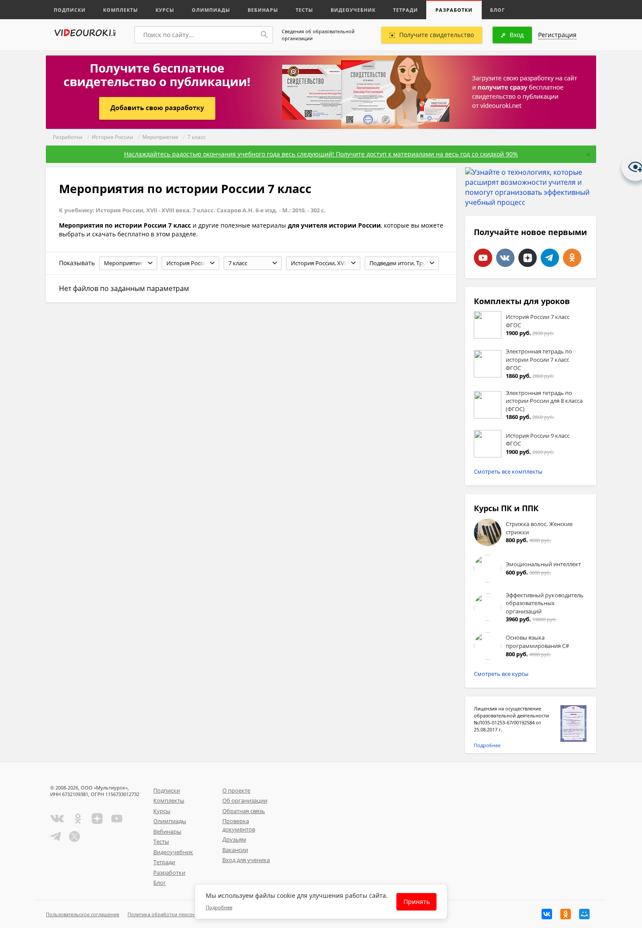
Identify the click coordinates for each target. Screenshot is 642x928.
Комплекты (120, 10)
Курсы (164, 10)
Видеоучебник (353, 10)
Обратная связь (243, 811)
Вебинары (263, 10)
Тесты (304, 10)
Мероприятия (160, 137)
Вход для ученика (246, 860)
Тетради (405, 10)
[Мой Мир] (584, 914)
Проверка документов (238, 825)
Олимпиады (211, 10)
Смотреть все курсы (501, 674)
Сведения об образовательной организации (318, 35)
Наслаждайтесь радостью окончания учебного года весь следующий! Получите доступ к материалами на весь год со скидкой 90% (321, 154)
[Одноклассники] (565, 914)
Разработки (454, 10)
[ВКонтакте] (547, 914)
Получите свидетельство (436, 35)
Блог (497, 10)
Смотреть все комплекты (508, 471)
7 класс (196, 137)
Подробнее (487, 745)
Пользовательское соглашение (82, 914)
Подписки (70, 10)
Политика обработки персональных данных (180, 914)
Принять (417, 901)
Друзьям (234, 839)
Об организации (244, 800)
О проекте (236, 790)
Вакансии (235, 850)
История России (112, 137)
